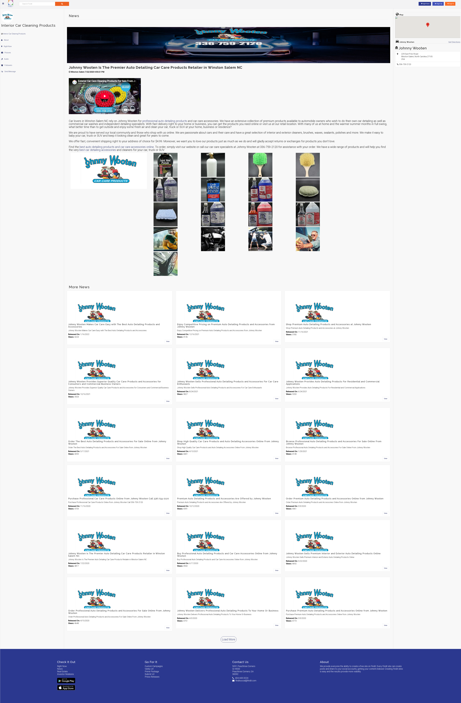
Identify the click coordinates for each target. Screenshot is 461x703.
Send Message (10, 71)
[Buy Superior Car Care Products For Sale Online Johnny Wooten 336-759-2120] (223, 239)
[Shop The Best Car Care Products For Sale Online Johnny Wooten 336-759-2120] (318, 239)
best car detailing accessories (97, 150)
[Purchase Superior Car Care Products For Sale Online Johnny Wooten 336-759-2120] (270, 239)
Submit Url (149, 674)
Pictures (7, 53)
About (6, 40)
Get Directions (454, 42)
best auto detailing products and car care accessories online (117, 147)
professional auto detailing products (164, 121)
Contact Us (240, 662)
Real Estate (62, 671)
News (60, 669)
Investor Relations (65, 674)
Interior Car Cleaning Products (14, 34)
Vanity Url (149, 669)
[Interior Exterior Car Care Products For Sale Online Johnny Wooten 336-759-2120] (176, 165)
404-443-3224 (241, 678)
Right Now (7, 46)
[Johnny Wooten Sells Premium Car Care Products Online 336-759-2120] (176, 264)
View (168, 341)
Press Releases (152, 676)
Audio (6, 59)
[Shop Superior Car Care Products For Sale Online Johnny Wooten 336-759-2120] (176, 239)
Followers (8, 65)
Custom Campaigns (154, 666)
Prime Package (152, 671)
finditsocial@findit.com (246, 680)
